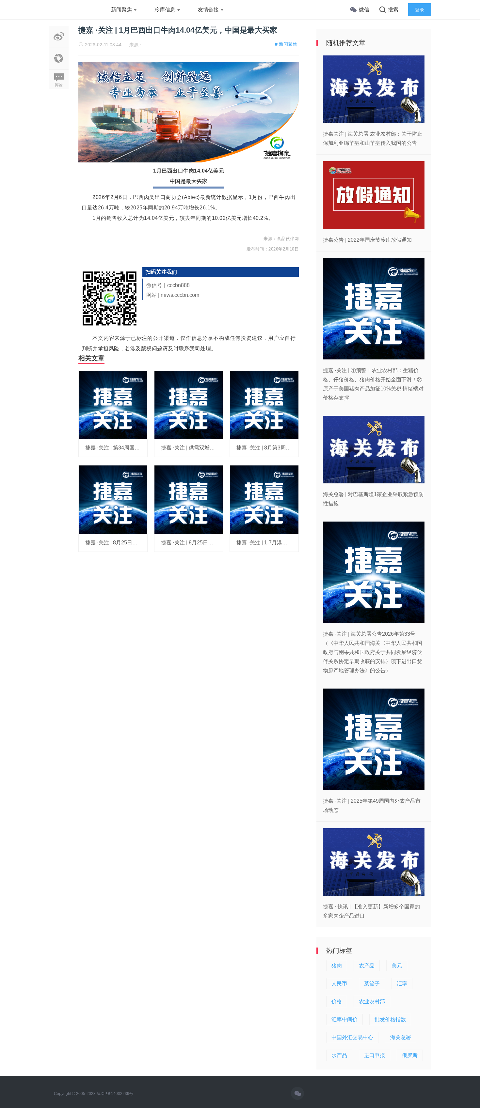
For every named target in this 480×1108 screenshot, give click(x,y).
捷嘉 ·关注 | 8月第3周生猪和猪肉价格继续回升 (289, 447)
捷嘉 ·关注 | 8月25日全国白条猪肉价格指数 (134, 542)
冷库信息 (165, 9)
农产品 (367, 965)
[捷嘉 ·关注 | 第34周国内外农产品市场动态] (113, 404)
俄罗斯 (410, 1055)
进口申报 (374, 1055)
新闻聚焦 (122, 9)
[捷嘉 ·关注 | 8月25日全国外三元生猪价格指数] (188, 499)
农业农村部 (372, 1001)
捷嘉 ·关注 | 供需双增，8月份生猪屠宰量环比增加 (218, 447)
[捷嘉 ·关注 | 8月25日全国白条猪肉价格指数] (113, 499)
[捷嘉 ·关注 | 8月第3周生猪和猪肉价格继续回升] (264, 404)
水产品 (339, 1055)
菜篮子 (372, 983)
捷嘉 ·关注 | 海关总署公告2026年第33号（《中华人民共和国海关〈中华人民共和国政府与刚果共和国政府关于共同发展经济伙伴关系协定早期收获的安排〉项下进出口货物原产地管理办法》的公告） (372, 652)
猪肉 (336, 965)
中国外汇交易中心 (352, 1037)
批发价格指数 (390, 1019)
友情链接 (209, 9)
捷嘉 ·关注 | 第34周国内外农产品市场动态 (133, 447)
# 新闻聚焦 (286, 44)
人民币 (339, 983)
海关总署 (400, 1037)
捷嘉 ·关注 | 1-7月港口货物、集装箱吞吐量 (285, 542)
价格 (336, 1001)
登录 (419, 9)
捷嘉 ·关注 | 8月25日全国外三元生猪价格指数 (213, 542)
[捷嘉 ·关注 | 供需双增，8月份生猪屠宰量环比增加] (188, 404)
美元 (397, 965)
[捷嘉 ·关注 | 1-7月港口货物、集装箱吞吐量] (264, 499)
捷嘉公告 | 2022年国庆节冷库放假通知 (367, 240)
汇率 (402, 983)
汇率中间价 (344, 1019)
